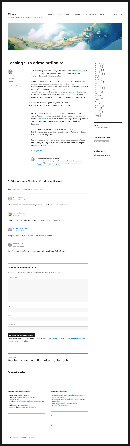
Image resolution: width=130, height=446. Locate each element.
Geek (108, 15)
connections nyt (19, 197)
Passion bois (56, 401)
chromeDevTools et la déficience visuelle (64, 403)
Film (96, 76)
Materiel (97, 92)
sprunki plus (18, 244)
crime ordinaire (80, 71)
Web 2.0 (10, 81)
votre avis (40, 119)
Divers (97, 72)
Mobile (101, 15)
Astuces (97, 66)
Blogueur (98, 68)
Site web (11, 324)
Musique (92, 15)
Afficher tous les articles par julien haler (49, 165)
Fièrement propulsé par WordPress (23, 437)
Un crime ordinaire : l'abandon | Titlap (27, 189)
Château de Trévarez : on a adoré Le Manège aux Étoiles (68, 399)
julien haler (11, 75)
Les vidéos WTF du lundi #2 (27, 407)
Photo (97, 102)
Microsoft (98, 94)
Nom (10, 306)
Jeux (96, 86)
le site (50, 145)
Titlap (12, 14)
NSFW (97, 100)
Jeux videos (117, 15)
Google (97, 80)
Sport (85, 15)
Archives (96, 126)
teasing (18, 85)
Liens (96, 90)
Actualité (97, 64)
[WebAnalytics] (69, 425)
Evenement (98, 74)
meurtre (10, 85)
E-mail (11, 315)
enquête (76, 92)
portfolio (97, 104)
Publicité (76, 15)
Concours (50, 15)
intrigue (19, 83)
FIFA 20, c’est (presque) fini (60, 405)
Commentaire (14, 277)
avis (9, 83)
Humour (67, 15)
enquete (13, 83)
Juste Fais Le (24, 405)
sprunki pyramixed (20, 228)
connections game (20, 213)
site (15, 85)
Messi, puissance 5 (24, 395)
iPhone (97, 84)
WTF (96, 116)
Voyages (97, 112)
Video (59, 15)
